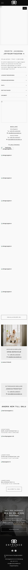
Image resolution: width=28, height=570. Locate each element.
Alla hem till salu (14, 489)
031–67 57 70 (14, 561)
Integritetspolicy (14, 565)
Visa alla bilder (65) (14, 317)
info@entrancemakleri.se (14, 563)
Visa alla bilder (14, 38)
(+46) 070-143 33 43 (14, 131)
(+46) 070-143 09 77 (15, 137)
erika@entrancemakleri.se (15, 133)
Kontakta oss (14, 529)
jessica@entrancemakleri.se (15, 139)
